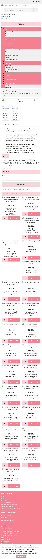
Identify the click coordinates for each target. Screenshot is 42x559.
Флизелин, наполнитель (12, 56)
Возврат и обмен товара (9, 504)
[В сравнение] (7, 156)
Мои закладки (5, 527)
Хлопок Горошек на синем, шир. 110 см (11, 479)
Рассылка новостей (7, 529)
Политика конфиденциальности (11, 508)
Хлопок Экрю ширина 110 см (31, 417)
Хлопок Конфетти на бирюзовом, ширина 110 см (31, 438)
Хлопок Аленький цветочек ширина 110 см (31, 376)
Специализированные (12, 69)
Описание (6, 124)
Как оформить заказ (7, 502)
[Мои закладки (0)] (33, 2)
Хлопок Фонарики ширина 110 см (11, 354)
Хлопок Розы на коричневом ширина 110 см (31, 334)
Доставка (4, 500)
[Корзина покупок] (36, 2)
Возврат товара (6, 515)
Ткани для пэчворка (13, 30)
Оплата (3, 498)
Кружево (7, 58)
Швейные (8, 65)
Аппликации (9, 44)
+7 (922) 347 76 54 (9, 14)
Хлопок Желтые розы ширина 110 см (31, 313)
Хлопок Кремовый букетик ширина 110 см (11, 313)
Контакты (4, 510)
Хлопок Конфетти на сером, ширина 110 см (11, 459)
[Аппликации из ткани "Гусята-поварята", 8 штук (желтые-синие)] (21, 101)
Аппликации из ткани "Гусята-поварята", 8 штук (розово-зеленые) (10, 254)
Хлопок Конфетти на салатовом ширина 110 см (31, 207)
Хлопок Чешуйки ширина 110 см (31, 271)
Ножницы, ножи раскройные (14, 50)
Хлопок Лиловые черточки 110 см (11, 396)
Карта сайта (5, 517)
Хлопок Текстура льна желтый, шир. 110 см (10, 417)
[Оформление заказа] (39, 2)
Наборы (7, 71)
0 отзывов (15, 189)
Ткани (7, 85)
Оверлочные (9, 67)
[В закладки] (3, 156)
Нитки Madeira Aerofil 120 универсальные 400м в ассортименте (10, 211)
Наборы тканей (10, 40)
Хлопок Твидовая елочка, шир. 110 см (31, 458)
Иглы (6, 52)
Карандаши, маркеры (11, 59)
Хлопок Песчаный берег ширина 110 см (10, 292)
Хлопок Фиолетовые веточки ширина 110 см (31, 355)
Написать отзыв (24, 189)
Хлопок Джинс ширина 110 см (31, 292)
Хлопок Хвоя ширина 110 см (10, 333)
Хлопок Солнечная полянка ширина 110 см (31, 396)
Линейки (7, 54)
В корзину (21, 184)
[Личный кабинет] (30, 2)
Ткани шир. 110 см (10, 32)
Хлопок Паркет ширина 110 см (10, 375)
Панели (7, 36)
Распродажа (10, 83)
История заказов (6, 525)
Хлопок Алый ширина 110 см (31, 250)
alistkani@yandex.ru (9, 544)
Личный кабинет (6, 523)
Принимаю (21, 556)
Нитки (8, 64)
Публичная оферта (7, 506)
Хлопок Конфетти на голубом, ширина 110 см (11, 438)
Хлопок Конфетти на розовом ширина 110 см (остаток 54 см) (31, 231)
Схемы (7, 75)
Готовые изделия (11, 79)
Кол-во (3, 175)
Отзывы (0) (16, 124)
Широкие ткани (10, 34)
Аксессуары (10, 48)
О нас (3, 496)
